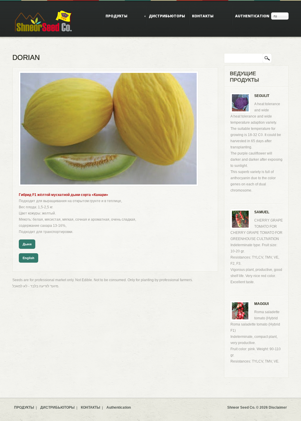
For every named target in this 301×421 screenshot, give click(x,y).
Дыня (27, 244)
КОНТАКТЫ (202, 16)
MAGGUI (261, 304)
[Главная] (43, 20)
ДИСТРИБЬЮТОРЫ (167, 16)
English (28, 258)
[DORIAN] (108, 76)
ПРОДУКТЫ (116, 16)
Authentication (252, 16)
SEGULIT (261, 96)
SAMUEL (261, 212)
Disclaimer (278, 407)
